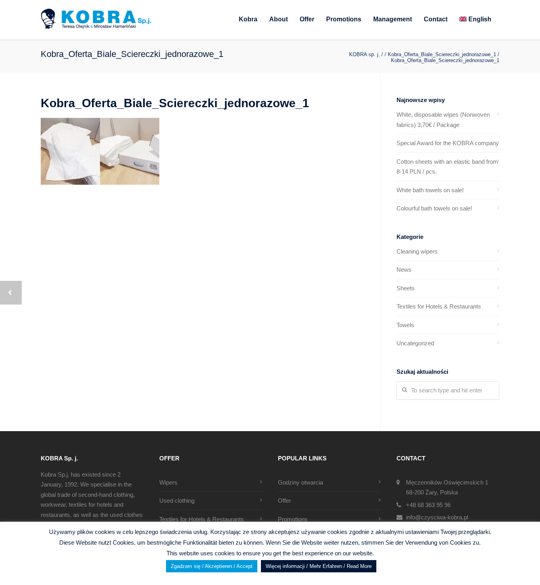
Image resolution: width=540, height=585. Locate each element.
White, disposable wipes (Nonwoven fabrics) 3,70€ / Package (443, 119)
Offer (307, 19)
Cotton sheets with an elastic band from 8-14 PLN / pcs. (447, 166)
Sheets (406, 288)
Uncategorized (415, 343)
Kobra (248, 19)
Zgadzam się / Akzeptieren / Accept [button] (212, 566)
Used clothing (176, 500)
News (404, 269)
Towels (405, 325)
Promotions (343, 19)
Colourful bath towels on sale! (434, 208)
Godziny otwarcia (300, 482)
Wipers (168, 482)
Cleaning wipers (417, 251)
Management (392, 19)
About (278, 19)
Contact (435, 19)
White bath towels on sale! (430, 190)
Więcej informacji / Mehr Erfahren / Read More (319, 566)
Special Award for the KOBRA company (448, 143)
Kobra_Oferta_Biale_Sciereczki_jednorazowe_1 (175, 103)
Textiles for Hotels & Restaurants (439, 306)
